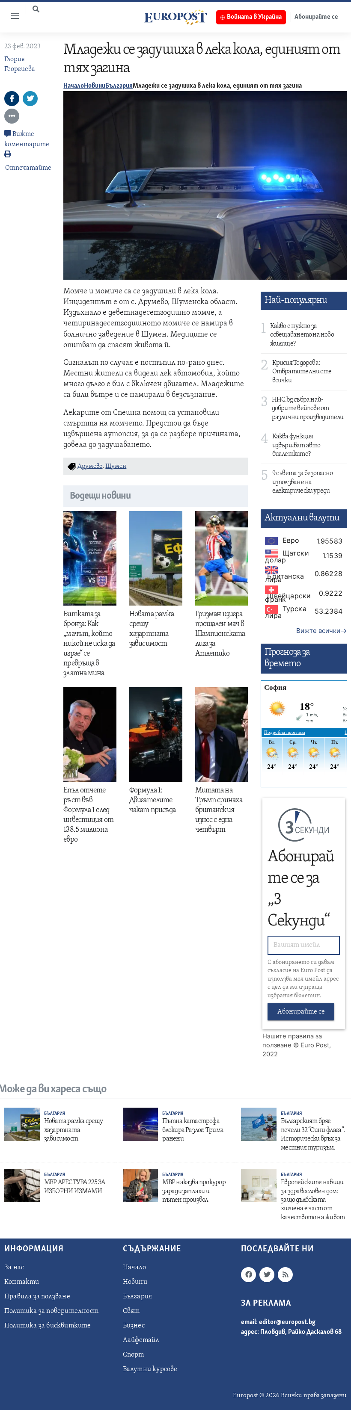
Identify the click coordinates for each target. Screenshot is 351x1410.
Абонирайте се (301, 1011)
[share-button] (11, 98)
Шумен (115, 466)
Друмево (89, 466)
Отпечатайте (28, 168)
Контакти (21, 1282)
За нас (14, 1267)
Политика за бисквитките (47, 1325)
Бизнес (134, 1325)
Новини (94, 86)
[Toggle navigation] (11, 16)
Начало (73, 86)
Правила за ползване (37, 1296)
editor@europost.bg (287, 1322)
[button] (36, 9)
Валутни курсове (150, 1369)
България (119, 86)
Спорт (133, 1354)
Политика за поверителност (51, 1311)
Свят (131, 1311)
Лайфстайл (141, 1340)
